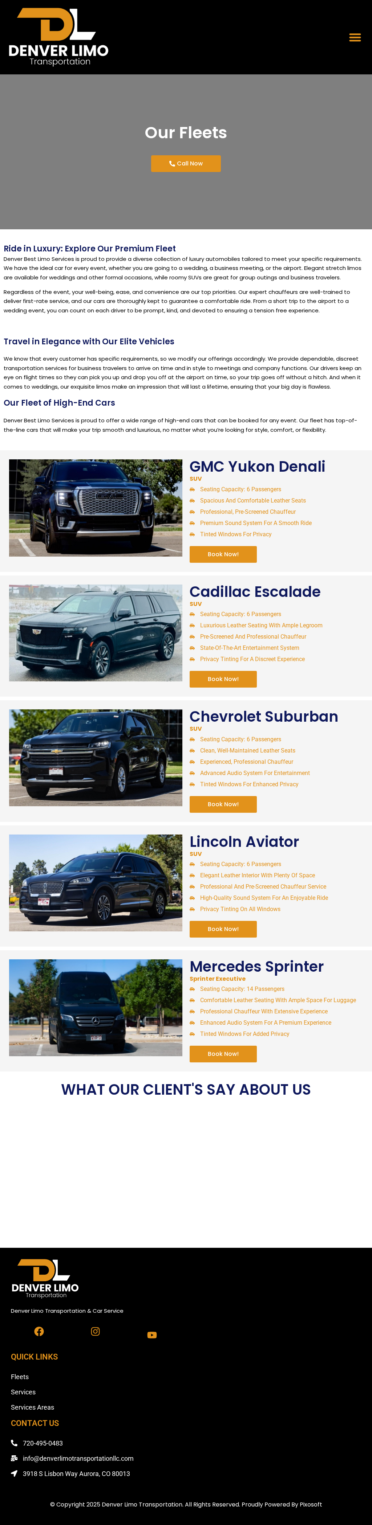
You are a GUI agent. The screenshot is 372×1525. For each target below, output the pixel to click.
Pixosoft (311, 1504)
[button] (355, 37)
